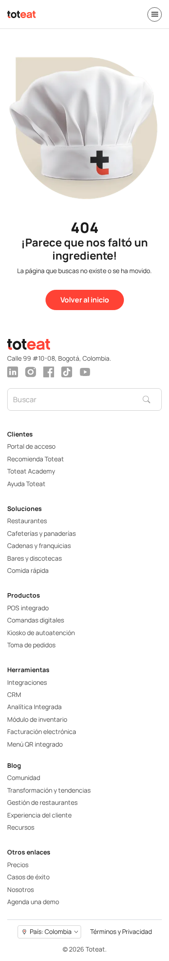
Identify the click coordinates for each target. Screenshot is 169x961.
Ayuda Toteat (26, 483)
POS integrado (28, 607)
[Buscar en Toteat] (151, 399)
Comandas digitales (35, 620)
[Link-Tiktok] (66, 372)
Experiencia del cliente (39, 815)
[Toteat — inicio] (21, 14)
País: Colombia (51, 931)
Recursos (20, 827)
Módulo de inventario (37, 719)
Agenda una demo (33, 901)
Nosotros (20, 889)
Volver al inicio (84, 300)
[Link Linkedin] (12, 372)
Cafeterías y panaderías (41, 533)
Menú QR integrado (35, 744)
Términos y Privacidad (121, 932)
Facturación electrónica (41, 731)
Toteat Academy (31, 471)
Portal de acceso (31, 446)
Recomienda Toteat (35, 458)
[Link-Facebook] (48, 372)
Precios (17, 864)
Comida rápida (28, 570)
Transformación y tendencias (49, 790)
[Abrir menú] (154, 14)
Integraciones (27, 682)
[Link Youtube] (84, 372)
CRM (14, 694)
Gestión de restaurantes (42, 802)
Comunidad (23, 777)
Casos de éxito (28, 876)
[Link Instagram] (30, 372)
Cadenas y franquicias (39, 545)
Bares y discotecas (34, 558)
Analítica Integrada (34, 706)
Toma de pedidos (31, 644)
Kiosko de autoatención (41, 632)
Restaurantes (27, 520)
